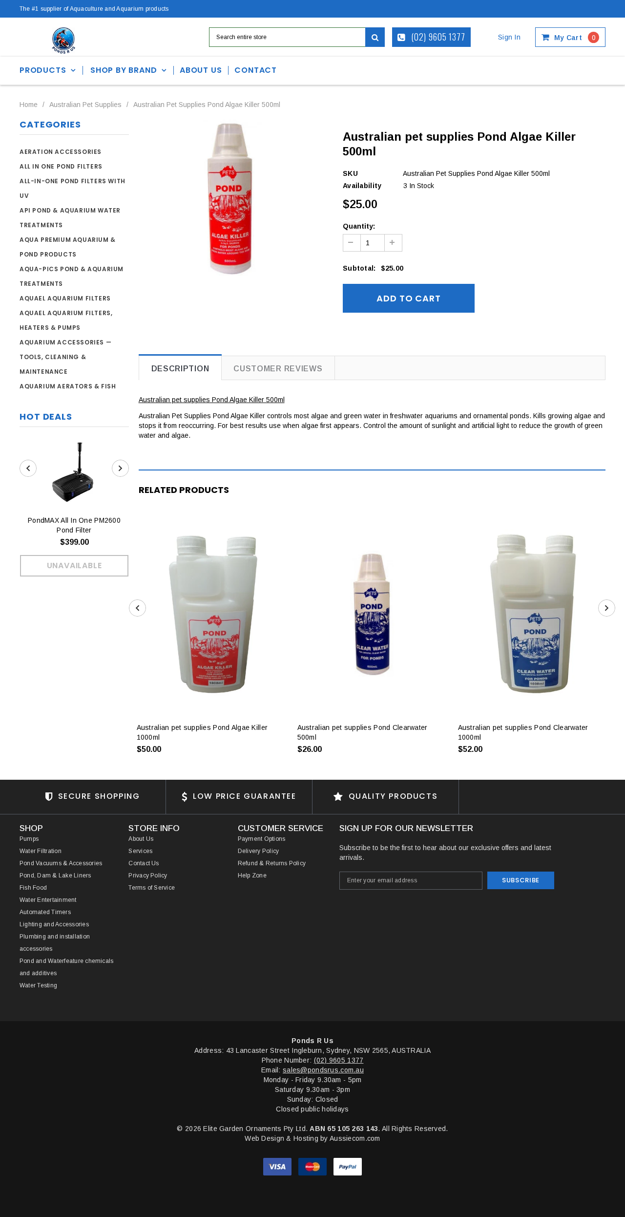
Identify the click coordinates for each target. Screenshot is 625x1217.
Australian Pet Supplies (85, 104)
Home (29, 104)
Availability (362, 186)
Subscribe (521, 880)
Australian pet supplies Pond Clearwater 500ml (362, 732)
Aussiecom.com (355, 1138)
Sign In (509, 37)
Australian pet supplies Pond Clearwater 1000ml (523, 732)
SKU (350, 173)
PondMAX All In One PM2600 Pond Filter (74, 525)
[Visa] (278, 1166)
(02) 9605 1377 (437, 36)
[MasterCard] (313, 1166)
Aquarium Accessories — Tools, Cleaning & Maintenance (65, 357)
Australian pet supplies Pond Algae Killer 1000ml (202, 732)
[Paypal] (347, 1166)
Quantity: (359, 226)
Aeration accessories (61, 152)
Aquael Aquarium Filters (65, 298)
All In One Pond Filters (61, 166)
